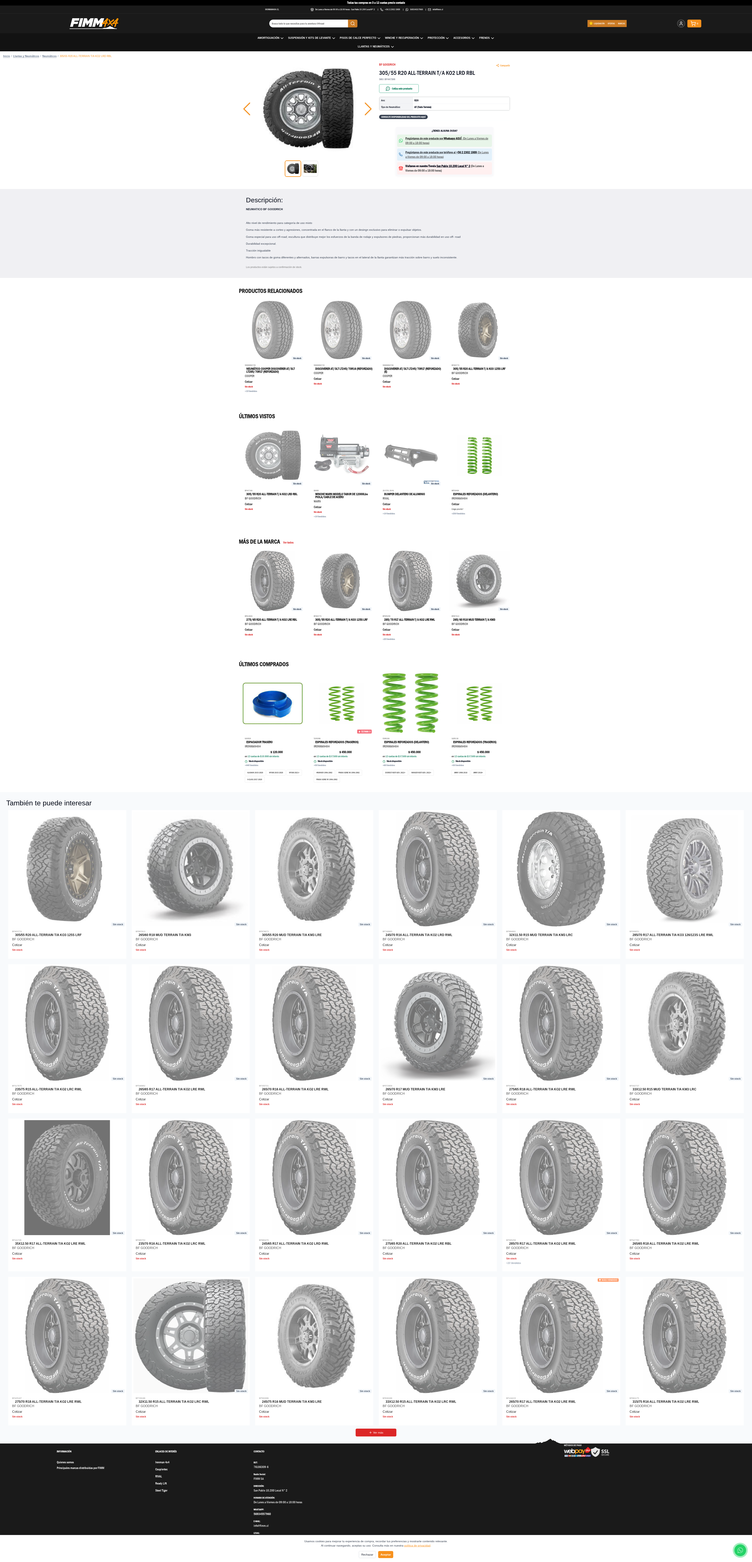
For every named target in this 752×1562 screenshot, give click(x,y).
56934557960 (416, 9)
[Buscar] (352, 23)
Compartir (505, 65)
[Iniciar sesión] (681, 23)
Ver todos (288, 542)
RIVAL (158, 1476)
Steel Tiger (161, 1490)
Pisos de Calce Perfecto (358, 37)
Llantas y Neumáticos (374, 46)
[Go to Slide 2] (310, 168)
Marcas (621, 23)
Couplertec (161, 1469)
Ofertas (611, 23)
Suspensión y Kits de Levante (309, 37)
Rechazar (367, 1554)
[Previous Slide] (247, 108)
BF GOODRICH (387, 64)
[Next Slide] (368, 108)
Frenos (484, 37)
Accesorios (461, 37)
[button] (307, 109)
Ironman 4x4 (162, 1462)
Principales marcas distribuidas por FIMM (80, 1468)
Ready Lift (161, 1483)
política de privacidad (417, 1545)
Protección (436, 37)
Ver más (378, 1432)
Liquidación (599, 23)
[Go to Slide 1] (293, 168)
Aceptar (386, 1554)
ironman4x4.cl (272, 9)
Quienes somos (65, 1462)
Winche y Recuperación (402, 37)
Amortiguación (268, 37)
